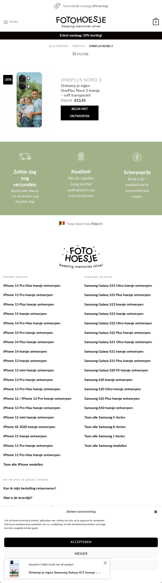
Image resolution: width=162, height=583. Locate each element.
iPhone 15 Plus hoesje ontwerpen (28, 304)
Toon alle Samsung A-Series (105, 427)
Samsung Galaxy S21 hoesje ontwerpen (113, 351)
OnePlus (78, 46)
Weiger (81, 553)
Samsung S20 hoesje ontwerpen (108, 380)
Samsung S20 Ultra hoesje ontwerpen (112, 389)
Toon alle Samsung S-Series (104, 417)
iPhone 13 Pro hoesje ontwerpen (28, 380)
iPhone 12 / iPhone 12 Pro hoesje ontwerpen (37, 398)
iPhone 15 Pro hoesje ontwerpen (28, 295)
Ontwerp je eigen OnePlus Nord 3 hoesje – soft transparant (80, 90)
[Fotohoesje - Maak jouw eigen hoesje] (81, 22)
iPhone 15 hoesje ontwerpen (25, 313)
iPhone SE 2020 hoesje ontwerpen (29, 427)
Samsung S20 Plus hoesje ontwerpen (112, 398)
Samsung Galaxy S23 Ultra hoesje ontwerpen (118, 285)
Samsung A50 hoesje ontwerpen (108, 408)
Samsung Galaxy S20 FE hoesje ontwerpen (116, 370)
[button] (156, 512)
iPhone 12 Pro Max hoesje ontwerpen (31, 408)
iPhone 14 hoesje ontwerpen (25, 351)
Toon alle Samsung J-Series (104, 436)
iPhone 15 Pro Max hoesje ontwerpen (31, 285)
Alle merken (58, 46)
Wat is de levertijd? (17, 498)
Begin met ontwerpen (80, 113)
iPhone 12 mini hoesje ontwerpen (28, 417)
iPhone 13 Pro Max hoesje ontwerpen (31, 389)
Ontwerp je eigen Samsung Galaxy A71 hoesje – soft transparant (65, 572)
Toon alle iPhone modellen (23, 464)
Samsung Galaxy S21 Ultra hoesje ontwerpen (118, 342)
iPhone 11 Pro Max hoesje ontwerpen (31, 455)
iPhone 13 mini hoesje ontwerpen (28, 370)
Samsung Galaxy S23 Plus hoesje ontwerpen (117, 295)
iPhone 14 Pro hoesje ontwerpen (28, 332)
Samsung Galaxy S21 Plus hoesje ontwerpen (117, 361)
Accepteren (81, 542)
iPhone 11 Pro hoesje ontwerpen (28, 445)
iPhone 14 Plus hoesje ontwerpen (28, 342)
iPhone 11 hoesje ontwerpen (25, 436)
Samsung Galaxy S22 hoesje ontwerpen (113, 313)
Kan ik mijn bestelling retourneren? (29, 488)
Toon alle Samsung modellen (105, 445)
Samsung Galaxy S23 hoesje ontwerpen (113, 304)
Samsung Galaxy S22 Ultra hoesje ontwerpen (118, 323)
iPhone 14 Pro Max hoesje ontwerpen (31, 323)
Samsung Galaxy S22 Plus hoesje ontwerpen (117, 332)
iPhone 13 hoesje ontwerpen (25, 361)
